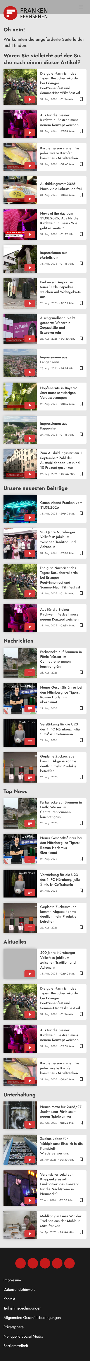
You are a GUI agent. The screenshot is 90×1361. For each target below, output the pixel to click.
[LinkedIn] (57, 1263)
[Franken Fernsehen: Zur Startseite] (25, 13)
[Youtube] (45, 1263)
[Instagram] (33, 1263)
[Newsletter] (69, 1263)
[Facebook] (20, 1263)
